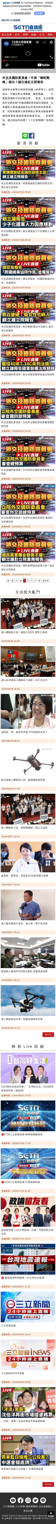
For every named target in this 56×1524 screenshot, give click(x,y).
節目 (17, 34)
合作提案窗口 (46, 1506)
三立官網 (20, 1506)
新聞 (25, 34)
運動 (50, 34)
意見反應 (28, 1510)
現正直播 (6, 34)
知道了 (40, 13)
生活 (42, 34)
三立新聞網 (8, 1506)
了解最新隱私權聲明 (22, 13)
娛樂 (33, 34)
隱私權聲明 (32, 1506)
